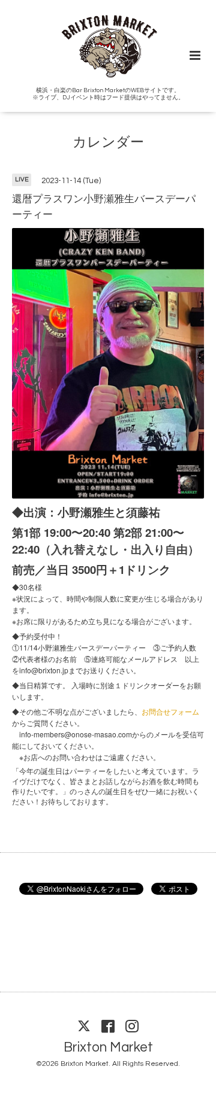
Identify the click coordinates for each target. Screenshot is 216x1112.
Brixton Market (108, 1047)
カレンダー (108, 142)
